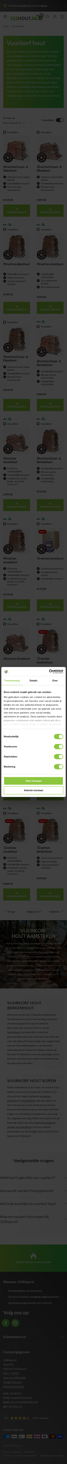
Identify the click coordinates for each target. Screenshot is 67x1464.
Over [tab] (55, 680)
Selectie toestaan (33, 790)
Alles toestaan (34, 780)
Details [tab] (34, 680)
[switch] (58, 746)
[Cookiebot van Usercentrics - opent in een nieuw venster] (49, 671)
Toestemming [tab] (12, 680)
